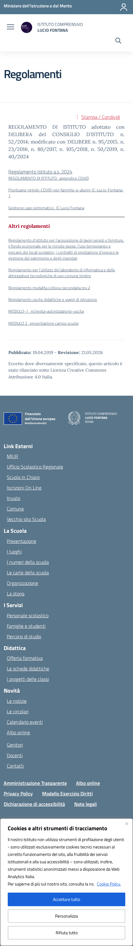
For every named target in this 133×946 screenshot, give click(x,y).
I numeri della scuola (28, 562)
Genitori (15, 744)
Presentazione (21, 541)
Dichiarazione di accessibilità (34, 804)
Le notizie (17, 701)
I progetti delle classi (28, 679)
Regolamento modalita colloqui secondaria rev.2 (49, 288)
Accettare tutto (66, 899)
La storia (15, 593)
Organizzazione (22, 583)
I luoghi (14, 551)
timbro (85, 276)
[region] (66, 882)
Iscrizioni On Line (24, 487)
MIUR (12, 456)
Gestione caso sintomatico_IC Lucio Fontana (46, 208)
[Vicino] (126, 823)
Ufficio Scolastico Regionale (35, 466)
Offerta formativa (25, 658)
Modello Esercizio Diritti (67, 793)
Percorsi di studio (24, 636)
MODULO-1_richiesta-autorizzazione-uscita (46, 311)
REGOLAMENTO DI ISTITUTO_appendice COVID (48, 178)
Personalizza (66, 916)
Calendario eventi (25, 722)
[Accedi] (123, 7)
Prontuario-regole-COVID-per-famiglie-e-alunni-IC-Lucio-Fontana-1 (66, 193)
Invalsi (13, 498)
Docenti (15, 755)
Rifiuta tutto (67, 932)
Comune (15, 508)
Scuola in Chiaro (23, 477)
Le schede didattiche (28, 668)
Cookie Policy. (109, 884)
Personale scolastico (28, 615)
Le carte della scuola (28, 572)
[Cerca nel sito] (118, 41)
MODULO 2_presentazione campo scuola (43, 323)
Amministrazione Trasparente (35, 783)
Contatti (15, 765)
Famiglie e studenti (26, 626)
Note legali (85, 804)
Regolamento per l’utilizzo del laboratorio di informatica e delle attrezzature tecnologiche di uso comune (61, 273)
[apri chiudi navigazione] (10, 27)
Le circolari (17, 711)
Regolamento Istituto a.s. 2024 (40, 171)
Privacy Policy (18, 793)
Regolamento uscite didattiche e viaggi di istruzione (52, 299)
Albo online (18, 732)
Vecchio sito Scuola (26, 519)
